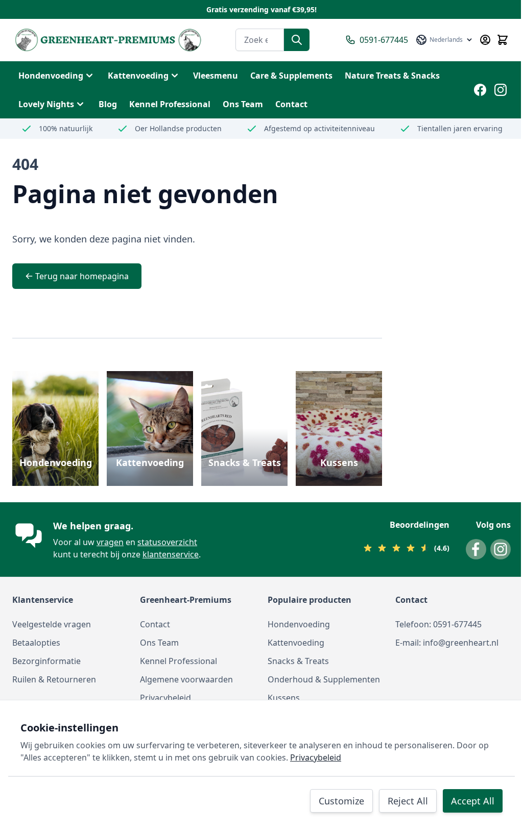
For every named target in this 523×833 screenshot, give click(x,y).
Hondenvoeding (50, 75)
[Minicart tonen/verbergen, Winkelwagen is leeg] (502, 40)
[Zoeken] (297, 40)
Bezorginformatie (46, 661)
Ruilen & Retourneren (54, 679)
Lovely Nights (46, 104)
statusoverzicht (167, 542)
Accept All (472, 801)
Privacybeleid (165, 697)
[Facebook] (480, 90)
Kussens (339, 462)
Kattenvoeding (138, 75)
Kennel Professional (178, 661)
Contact (155, 624)
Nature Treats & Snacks (392, 75)
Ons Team (159, 642)
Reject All (408, 801)
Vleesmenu (215, 75)
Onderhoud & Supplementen (324, 679)
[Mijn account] (485, 40)
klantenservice (170, 554)
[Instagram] (500, 90)
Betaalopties (36, 642)
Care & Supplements (291, 75)
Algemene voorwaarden (186, 679)
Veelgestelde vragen (51, 624)
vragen (110, 542)
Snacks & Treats (244, 462)
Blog (108, 104)
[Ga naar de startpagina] (108, 40)
